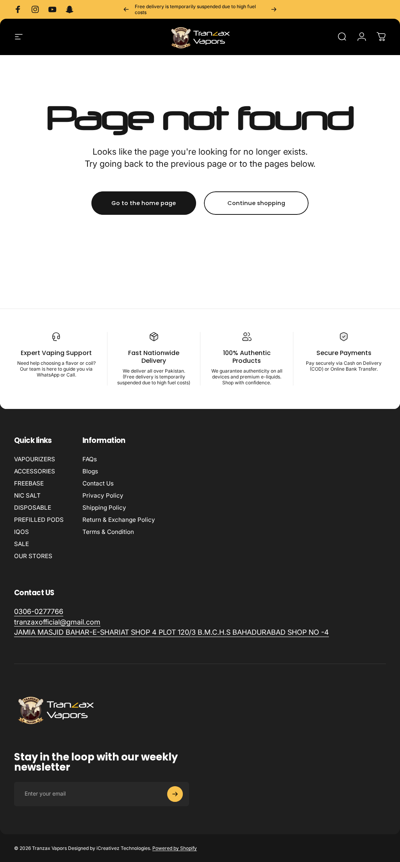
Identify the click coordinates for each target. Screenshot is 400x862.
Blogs (90, 471)
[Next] (273, 9)
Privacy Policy (102, 495)
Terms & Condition (108, 531)
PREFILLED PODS (39, 519)
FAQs (89, 459)
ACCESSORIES (34, 471)
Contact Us (98, 483)
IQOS (21, 531)
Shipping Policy (104, 507)
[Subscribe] (175, 794)
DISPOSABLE (32, 507)
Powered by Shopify (174, 848)
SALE (21, 544)
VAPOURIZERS (34, 459)
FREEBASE (29, 483)
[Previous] (126, 9)
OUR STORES (33, 556)
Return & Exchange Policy (118, 519)
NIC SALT (27, 495)
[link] (171, 632)
